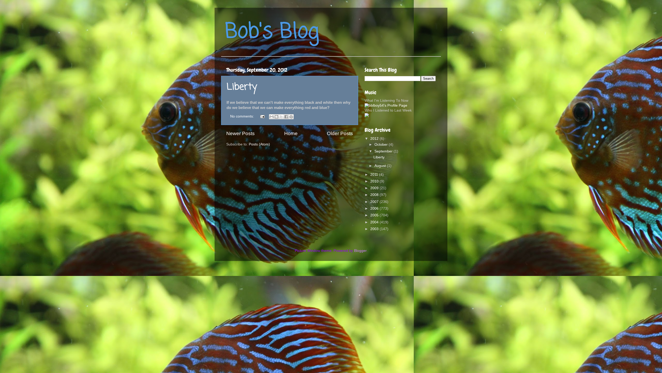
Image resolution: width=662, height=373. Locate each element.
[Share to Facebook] (286, 116)
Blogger (360, 251)
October (381, 145)
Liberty (242, 87)
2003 (375, 229)
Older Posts (340, 133)
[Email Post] (262, 116)
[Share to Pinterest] (291, 116)
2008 (375, 195)
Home (291, 133)
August (380, 166)
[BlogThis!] (276, 116)
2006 (375, 208)
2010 (375, 181)
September (384, 151)
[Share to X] (281, 116)
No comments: (242, 116)
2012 (375, 139)
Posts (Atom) (259, 144)
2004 (375, 222)
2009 (375, 188)
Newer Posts (240, 133)
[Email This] (271, 116)
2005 (375, 215)
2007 (375, 202)
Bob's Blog (272, 32)
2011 (374, 175)
